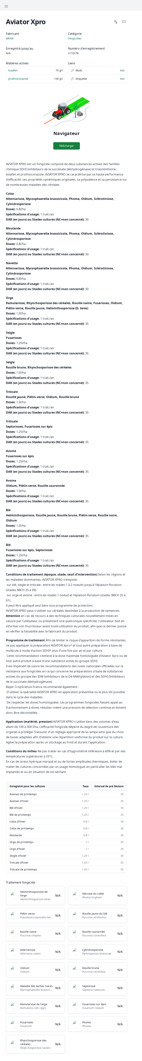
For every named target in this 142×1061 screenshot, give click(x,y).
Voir (122, 70)
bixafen (13, 70)
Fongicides (74, 38)
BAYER (10, 38)
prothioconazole (18, 78)
